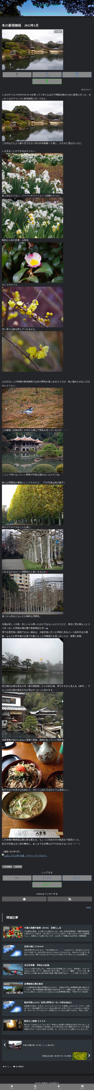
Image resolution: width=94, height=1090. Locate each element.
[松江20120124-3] (32, 764)
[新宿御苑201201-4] (32, 549)
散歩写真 (18, 867)
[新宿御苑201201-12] (32, 351)
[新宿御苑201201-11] (32, 307)
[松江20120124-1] (32, 715)
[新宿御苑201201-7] (32, 262)
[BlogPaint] (32, 661)
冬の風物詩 (8, 867)
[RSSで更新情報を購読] (69, 899)
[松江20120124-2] (32, 814)
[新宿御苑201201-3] (32, 217)
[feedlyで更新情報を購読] (24, 899)
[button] (86, 627)
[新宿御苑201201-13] (32, 505)
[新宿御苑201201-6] (32, 452)
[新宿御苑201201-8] (32, 120)
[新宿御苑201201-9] (32, 407)
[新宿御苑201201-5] (32, 594)
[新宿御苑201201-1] (32, 173)
